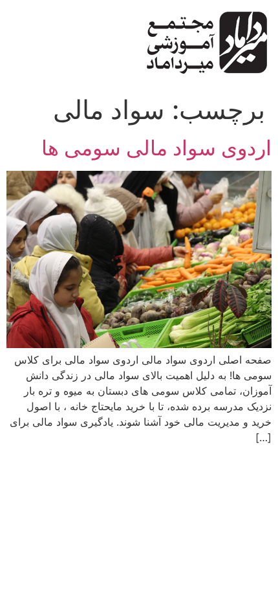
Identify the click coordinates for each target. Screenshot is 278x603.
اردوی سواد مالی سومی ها (156, 147)
